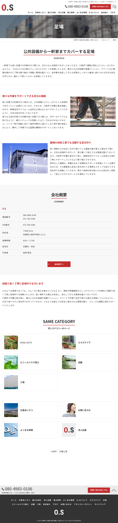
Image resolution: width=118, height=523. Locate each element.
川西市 (54, 451)
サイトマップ (100, 504)
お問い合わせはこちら (100, 6)
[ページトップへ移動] (114, 490)
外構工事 (63, 451)
